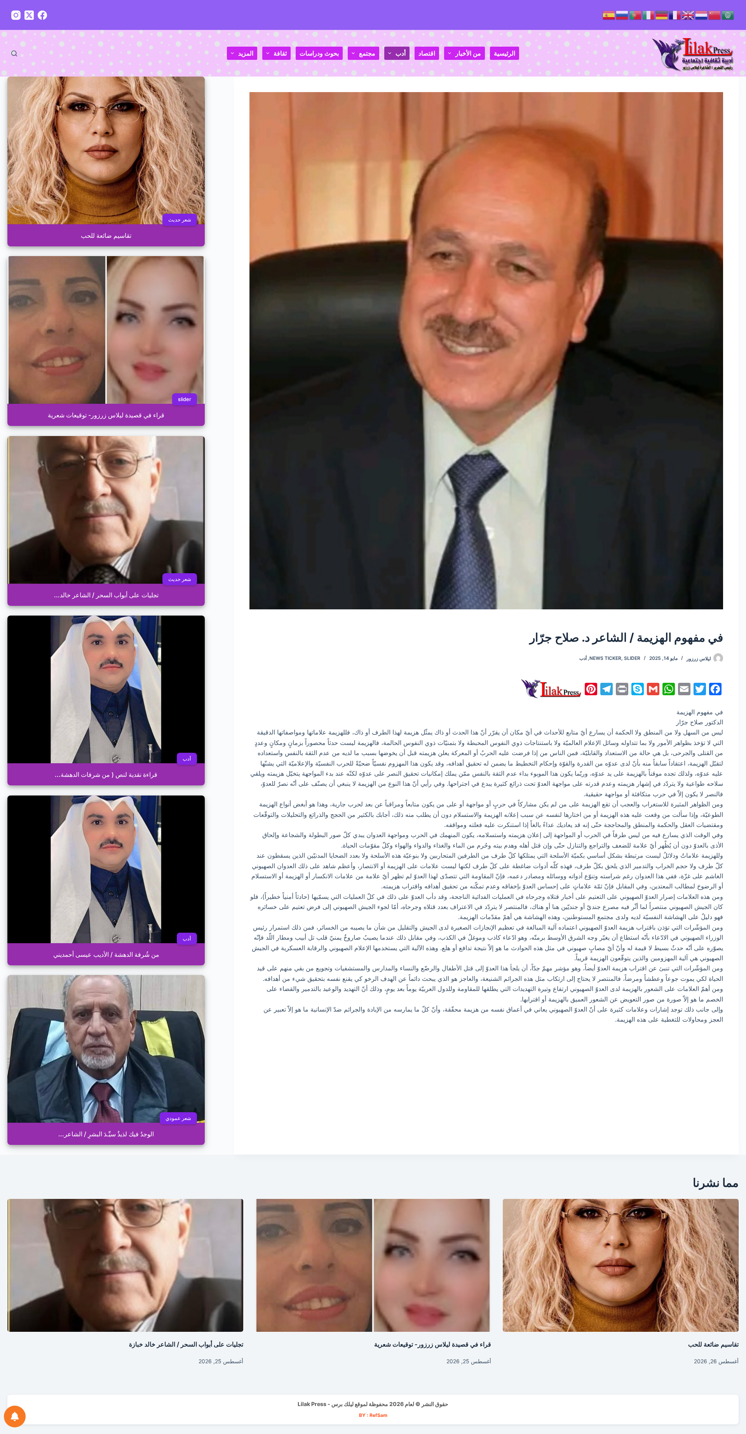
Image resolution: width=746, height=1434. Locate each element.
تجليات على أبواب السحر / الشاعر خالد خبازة (186, 1344)
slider (632, 658)
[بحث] (14, 53)
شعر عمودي (178, 1118)
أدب (401, 53)
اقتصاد (426, 53)
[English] (688, 14)
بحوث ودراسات (319, 53)
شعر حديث (179, 219)
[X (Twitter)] (29, 15)
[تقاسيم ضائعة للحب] (621, 1265)
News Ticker (605, 658)
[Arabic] (728, 14)
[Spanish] (609, 14)
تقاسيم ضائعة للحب (713, 1344)
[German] (662, 14)
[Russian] (622, 14)
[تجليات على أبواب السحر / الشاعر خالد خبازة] (125, 1265)
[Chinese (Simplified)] (715, 14)
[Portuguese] (635, 14)
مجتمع (367, 53)
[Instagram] (16, 15)
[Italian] (648, 14)
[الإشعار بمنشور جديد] (15, 1416)
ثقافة (280, 53)
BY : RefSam (373, 1415)
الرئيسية (504, 53)
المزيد (245, 53)
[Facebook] (42, 15)
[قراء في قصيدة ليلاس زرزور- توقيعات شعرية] (373, 1265)
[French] (675, 14)
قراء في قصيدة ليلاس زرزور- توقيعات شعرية (432, 1344)
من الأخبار (468, 53)
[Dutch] (701, 14)
